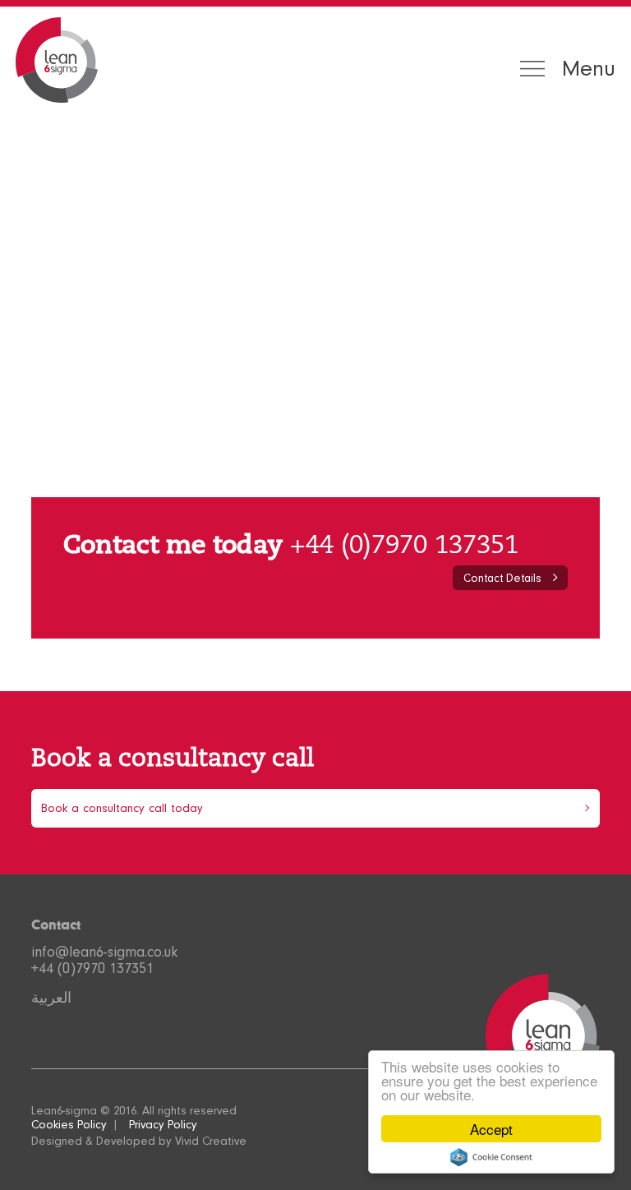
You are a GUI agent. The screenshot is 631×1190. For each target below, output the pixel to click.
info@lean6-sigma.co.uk (104, 951)
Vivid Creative (210, 1141)
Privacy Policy (163, 1125)
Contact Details (502, 578)
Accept (491, 1129)
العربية (51, 997)
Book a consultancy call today (122, 808)
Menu (588, 69)
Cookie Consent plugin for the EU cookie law (491, 1157)
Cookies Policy (69, 1125)
